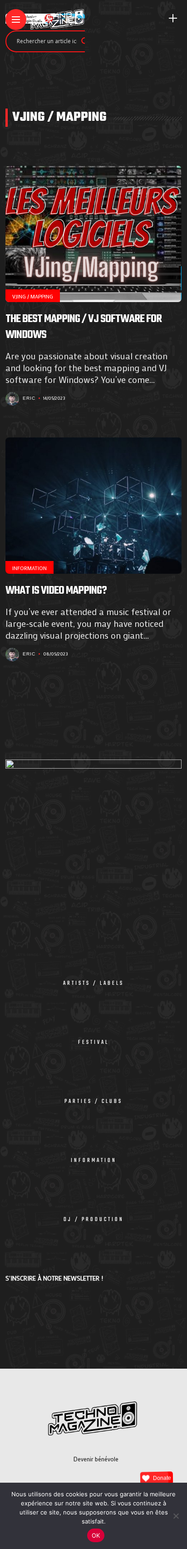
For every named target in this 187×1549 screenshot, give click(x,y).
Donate (162, 1478)
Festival (93, 1042)
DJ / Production (94, 1219)
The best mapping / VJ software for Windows (83, 327)
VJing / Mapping (32, 296)
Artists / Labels (93, 983)
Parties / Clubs (93, 1101)
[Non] (175, 1515)
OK (96, 1535)
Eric (29, 398)
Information (29, 567)
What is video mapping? (56, 591)
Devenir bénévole (96, 1459)
